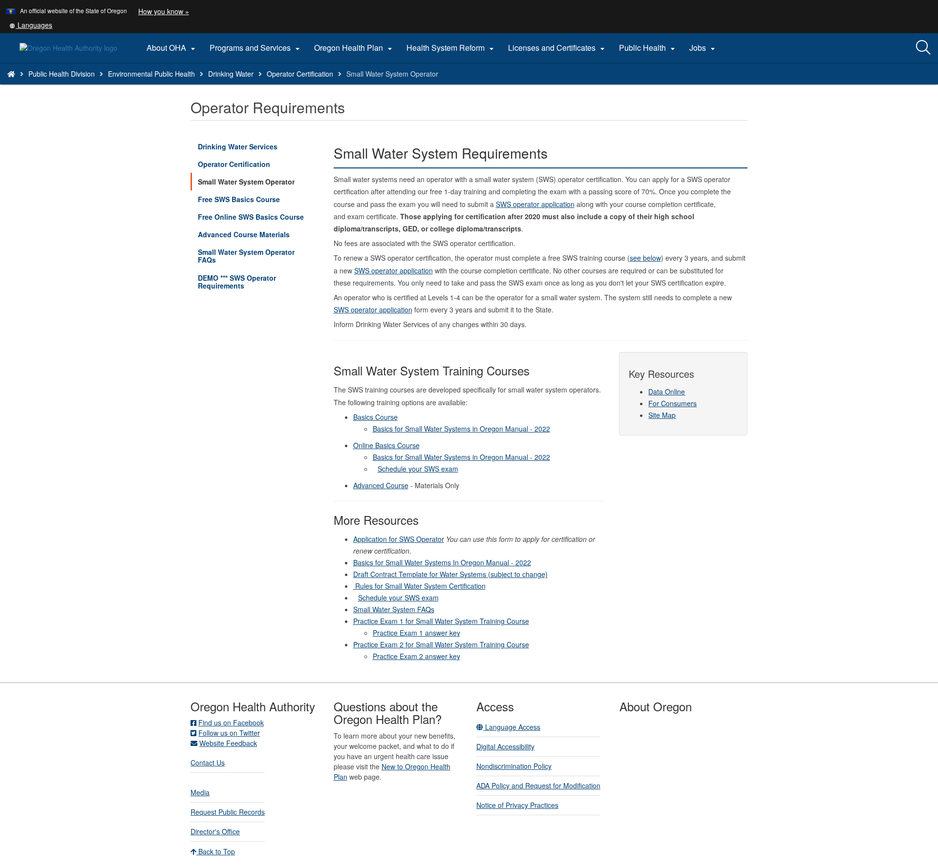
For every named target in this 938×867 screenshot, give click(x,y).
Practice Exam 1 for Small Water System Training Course (441, 621)
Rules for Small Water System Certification (419, 586)
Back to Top (215, 851)
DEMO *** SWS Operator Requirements (237, 281)
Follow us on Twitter (229, 733)
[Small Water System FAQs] (375, 469)
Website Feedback (228, 743)
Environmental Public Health (151, 74)
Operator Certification (300, 74)
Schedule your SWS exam (418, 469)
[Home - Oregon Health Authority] (11, 74)
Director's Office (215, 831)
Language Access (511, 727)
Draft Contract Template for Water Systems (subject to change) (450, 574)
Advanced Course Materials (244, 234)
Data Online (666, 391)
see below (645, 258)
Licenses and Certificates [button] (557, 48)
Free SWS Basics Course (239, 199)
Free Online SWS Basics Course (251, 217)
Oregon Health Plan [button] (354, 48)
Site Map (662, 415)
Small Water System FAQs (393, 609)
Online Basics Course (386, 445)
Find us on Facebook (231, 722)
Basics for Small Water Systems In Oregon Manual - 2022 (442, 562)
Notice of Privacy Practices (517, 805)
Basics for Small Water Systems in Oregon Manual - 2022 (461, 429)
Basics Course (375, 417)
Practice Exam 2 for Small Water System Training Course (441, 644)
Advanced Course (380, 485)
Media (200, 792)
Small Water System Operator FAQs (246, 256)
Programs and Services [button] (256, 48)
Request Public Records (228, 812)
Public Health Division (61, 74)
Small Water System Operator (246, 181)
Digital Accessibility (505, 746)
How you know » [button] (163, 11)
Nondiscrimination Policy (514, 766)
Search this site (133, 86)
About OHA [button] (172, 48)
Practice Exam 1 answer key (416, 633)
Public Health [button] (648, 48)
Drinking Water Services (237, 146)
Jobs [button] (703, 48)
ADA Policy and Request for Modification (538, 785)
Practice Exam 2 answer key (416, 656)
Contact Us (208, 762)
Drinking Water (231, 74)
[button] (30, 25)
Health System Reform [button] (451, 48)
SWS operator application (535, 204)
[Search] (923, 47)
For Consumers (672, 403)
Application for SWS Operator (398, 539)
